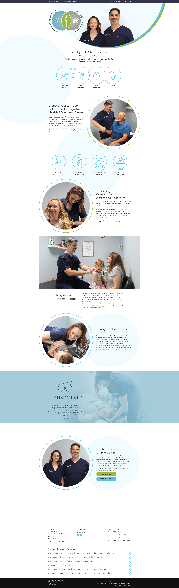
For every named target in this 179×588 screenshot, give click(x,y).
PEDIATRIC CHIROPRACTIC (58, 173)
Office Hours (67, 1)
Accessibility (115, 583)
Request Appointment (55, 1)
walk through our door (97, 299)
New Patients (109, 5)
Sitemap (129, 583)
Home (54, 5)
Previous (49, 411)
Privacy (105, 583)
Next (81, 411)
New (96, 86)
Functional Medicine (120, 173)
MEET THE (65, 86)
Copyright (97, 583)
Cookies (110, 583)
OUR (81, 86)
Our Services (95, 5)
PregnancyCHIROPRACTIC (79, 173)
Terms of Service (122, 583)
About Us (65, 5)
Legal (102, 583)
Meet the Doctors (79, 5)
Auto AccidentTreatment (100, 173)
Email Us (76, 1)
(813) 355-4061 (120, 1)
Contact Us (122, 5)
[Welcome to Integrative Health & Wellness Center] (66, 32)
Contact (112, 86)
